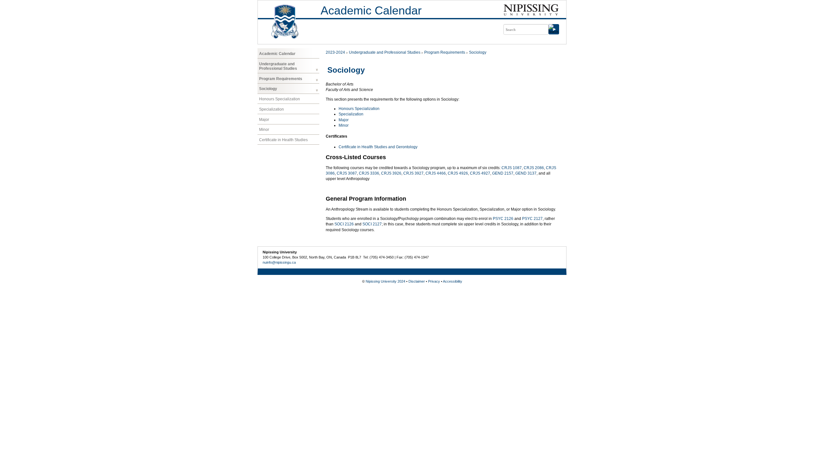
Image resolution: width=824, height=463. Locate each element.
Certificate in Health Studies (283, 140)
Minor (264, 129)
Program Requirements (280, 79)
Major (264, 119)
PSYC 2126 (503, 218)
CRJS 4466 (436, 173)
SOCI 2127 (372, 224)
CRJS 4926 (458, 173)
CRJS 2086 (534, 168)
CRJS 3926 (391, 173)
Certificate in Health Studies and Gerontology (378, 147)
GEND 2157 (502, 173)
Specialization (271, 109)
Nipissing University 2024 (385, 281)
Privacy (434, 281)
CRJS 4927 (480, 173)
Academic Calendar (371, 10)
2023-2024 (335, 52)
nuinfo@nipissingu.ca (279, 262)
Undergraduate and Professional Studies (278, 66)
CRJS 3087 (347, 173)
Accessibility (452, 281)
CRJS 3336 (369, 173)
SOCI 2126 (344, 224)
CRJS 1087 (511, 168)
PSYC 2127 (532, 218)
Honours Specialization (279, 99)
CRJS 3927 (413, 173)
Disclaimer (416, 281)
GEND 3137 (526, 173)
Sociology (268, 88)
